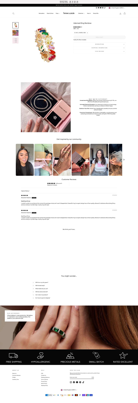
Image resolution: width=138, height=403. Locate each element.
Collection (81, 13)
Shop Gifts (95, 13)
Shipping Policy (44, 385)
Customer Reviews (16, 375)
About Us (14, 373)
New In (89, 13)
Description (99, 44)
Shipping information (99, 47)
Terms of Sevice (44, 379)
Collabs (14, 377)
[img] (24, 195)
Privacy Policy (44, 381)
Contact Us (43, 375)
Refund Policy (44, 383)
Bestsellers (41, 13)
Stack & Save (50, 13)
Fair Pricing (99, 51)
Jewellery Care (15, 379)
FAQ (42, 373)
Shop (57, 13)
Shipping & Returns (45, 377)
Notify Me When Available (79, 39)
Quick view (25, 259)
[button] (77, 27)
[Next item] (124, 160)
